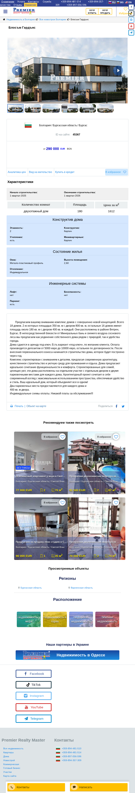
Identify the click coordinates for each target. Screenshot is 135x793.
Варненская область (82, 587)
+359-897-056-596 (76, 5)
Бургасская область (31, 587)
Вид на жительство (40, 172)
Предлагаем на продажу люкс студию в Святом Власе (41, 542)
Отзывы (18, 5)
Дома (6, 756)
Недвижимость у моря (28, 619)
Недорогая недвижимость (81, 619)
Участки (7, 772)
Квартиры (8, 752)
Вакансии (30, 5)
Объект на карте (36, 406)
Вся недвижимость (13, 748)
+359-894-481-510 (71, 748)
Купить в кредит (64, 172)
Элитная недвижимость (107, 619)
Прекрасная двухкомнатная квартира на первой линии (94, 476)
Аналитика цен (17, 172)
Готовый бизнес (11, 768)
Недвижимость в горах (54, 619)
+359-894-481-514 (71, 752)
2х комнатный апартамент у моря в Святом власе (41, 476)
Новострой (9, 760)
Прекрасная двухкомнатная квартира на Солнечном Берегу (94, 542)
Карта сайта (9, 776)
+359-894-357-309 (71, 760)
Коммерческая (11, 764)
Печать (19, 406)
